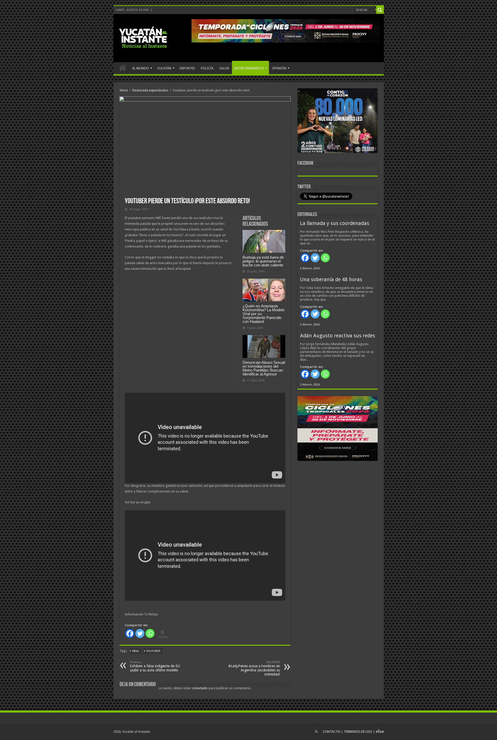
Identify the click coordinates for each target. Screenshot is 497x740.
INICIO (122, 67)
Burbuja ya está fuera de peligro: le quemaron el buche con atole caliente (263, 261)
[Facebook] (129, 633)
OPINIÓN (279, 68)
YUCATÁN (164, 68)
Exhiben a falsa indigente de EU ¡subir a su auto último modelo (155, 666)
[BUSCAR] (380, 10)
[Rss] (316, 731)
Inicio (124, 90)
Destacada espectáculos (150, 90)
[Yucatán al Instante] (143, 37)
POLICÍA (207, 68)
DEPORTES (187, 68)
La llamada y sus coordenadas (334, 223)
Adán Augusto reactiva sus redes (337, 336)
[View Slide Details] (337, 121)
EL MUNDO (141, 68)
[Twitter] (139, 633)
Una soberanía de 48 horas (331, 279)
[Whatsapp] (150, 633)
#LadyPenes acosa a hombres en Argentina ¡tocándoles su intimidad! (254, 668)
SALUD (224, 68)
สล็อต (380, 732)
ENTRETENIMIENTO (249, 68)
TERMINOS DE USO (358, 732)
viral (135, 651)
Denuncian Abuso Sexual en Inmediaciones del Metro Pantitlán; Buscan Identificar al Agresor (264, 368)
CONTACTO (331, 732)
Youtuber (153, 651)
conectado (200, 688)
